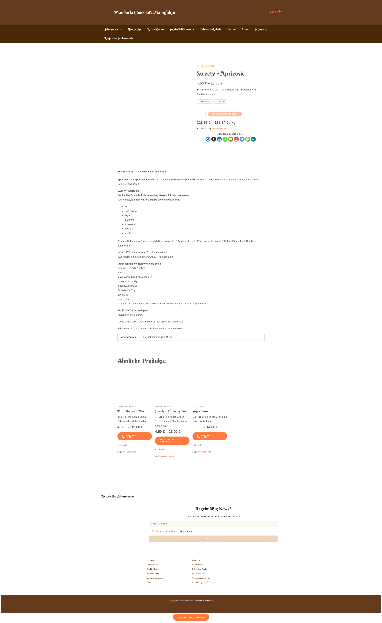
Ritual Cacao (155, 29)
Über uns (196, 560)
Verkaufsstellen (198, 574)
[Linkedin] (219, 139)
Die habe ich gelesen (172, 531)
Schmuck (260, 29)
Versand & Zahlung (155, 578)
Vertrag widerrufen (191, 617)
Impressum (152, 560)
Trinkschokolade (210, 29)
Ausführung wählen (130, 436)
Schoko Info (197, 565)
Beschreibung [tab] (125, 171)
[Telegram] (242, 139)
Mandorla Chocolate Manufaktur (145, 12)
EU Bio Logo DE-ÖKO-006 (204, 582)
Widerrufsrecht (153, 574)
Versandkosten (219, 128)
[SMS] (247, 139)
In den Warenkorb (225, 114)
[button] (120, 29)
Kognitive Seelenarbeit (118, 38)
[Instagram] (236, 139)
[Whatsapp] (225, 139)
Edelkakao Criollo (199, 569)
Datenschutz (152, 565)
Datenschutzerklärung (166, 531)
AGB (149, 582)
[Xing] (253, 139)
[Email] (230, 139)
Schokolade (111, 29)
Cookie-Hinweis (153, 569)
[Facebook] (208, 139)
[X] (213, 139)
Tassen (231, 29)
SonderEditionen (180, 29)
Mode (245, 29)
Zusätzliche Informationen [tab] (151, 171)
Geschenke (134, 29)
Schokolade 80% (206, 66)
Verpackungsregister (201, 578)
